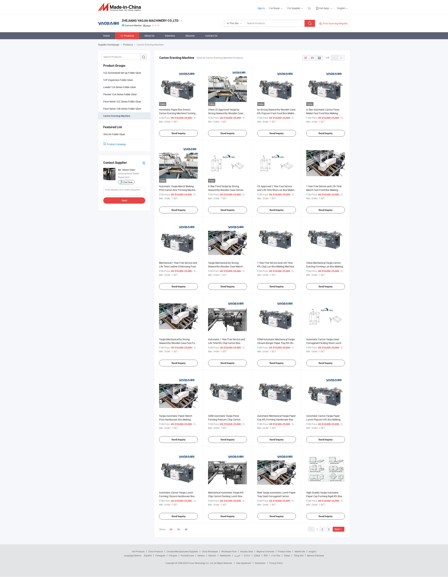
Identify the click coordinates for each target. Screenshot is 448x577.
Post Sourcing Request (335, 23)
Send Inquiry (179, 133)
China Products (155, 551)
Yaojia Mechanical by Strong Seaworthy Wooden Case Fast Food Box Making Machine (178, 343)
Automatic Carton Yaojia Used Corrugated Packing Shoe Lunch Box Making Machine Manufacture (325, 343)
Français (173, 555)
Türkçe (287, 555)
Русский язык (187, 555)
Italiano (201, 555)
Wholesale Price (228, 551)
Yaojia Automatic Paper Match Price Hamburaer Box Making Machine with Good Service (175, 419)
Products (129, 35)
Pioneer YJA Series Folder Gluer (120, 94)
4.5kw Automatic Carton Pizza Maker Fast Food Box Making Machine (322, 113)
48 (186, 529)
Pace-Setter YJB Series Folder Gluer (122, 108)
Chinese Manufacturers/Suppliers (182, 551)
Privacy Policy (276, 563)
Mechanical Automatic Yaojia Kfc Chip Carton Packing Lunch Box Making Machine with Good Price (226, 496)
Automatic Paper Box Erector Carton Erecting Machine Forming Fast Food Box (177, 113)
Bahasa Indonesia (315, 555)
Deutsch (212, 555)
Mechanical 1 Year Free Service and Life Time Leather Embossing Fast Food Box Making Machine (178, 266)
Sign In (261, 8)
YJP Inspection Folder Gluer (118, 80)
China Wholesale (210, 551)
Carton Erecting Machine (116, 116)
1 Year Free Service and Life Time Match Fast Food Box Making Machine (324, 190)
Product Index (284, 551)
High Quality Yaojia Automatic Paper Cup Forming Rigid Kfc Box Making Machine (324, 496)
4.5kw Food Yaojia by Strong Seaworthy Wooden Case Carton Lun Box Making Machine (225, 190)
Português (160, 555)
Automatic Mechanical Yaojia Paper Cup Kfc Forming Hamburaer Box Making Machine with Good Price (276, 419)
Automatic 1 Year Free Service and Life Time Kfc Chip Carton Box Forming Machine (226, 343)
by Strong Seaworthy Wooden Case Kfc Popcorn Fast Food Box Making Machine (276, 113)
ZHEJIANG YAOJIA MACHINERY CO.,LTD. (150, 20)
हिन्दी (266, 555)
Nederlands (225, 555)
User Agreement (243, 563)
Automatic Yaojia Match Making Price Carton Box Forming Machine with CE (178, 190)
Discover (190, 35)
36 (178, 529)
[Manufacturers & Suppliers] (120, 7)
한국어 (247, 555)
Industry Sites (246, 551)
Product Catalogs (116, 144)
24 (171, 529)
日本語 (257, 555)
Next (337, 529)
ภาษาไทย (275, 555)
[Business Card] (143, 162)
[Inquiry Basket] (310, 8)
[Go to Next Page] (341, 57)
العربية (237, 555)
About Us (149, 35)
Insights (312, 551)
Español (148, 555)
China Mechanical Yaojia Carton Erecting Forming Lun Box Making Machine (324, 266)
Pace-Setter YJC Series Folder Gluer (122, 101)
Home (106, 35)
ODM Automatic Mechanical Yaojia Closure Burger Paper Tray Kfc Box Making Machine (276, 343)
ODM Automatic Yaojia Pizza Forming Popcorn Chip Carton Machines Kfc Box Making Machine (227, 419)
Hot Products (138, 551)
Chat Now (127, 182)
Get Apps (324, 8)
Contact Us (211, 35)
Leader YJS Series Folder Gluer (119, 87)
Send (124, 200)
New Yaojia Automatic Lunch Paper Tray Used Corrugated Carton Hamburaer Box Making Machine (276, 496)
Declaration (260, 563)
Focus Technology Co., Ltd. (201, 563)
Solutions (170, 35)
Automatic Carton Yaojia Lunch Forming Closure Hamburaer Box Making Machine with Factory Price (178, 496)
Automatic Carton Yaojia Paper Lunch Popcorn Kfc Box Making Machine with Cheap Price (323, 419)
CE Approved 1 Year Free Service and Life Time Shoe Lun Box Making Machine (276, 190)
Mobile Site (300, 551)
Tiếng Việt (298, 555)
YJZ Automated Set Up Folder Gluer (122, 72)
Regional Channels (265, 551)
